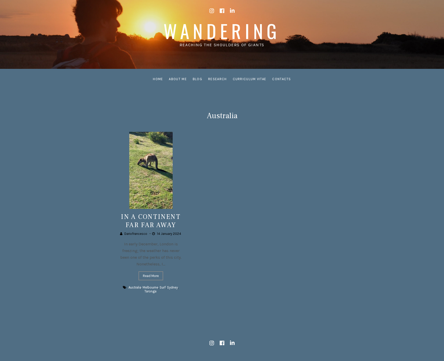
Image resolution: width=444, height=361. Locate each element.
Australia (134, 287)
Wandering (222, 30)
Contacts (281, 79)
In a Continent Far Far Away (151, 220)
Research (217, 79)
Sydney (172, 287)
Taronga (150, 291)
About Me (178, 79)
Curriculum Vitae (249, 79)
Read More (151, 276)
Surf (163, 287)
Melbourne (150, 287)
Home (158, 79)
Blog (197, 79)
